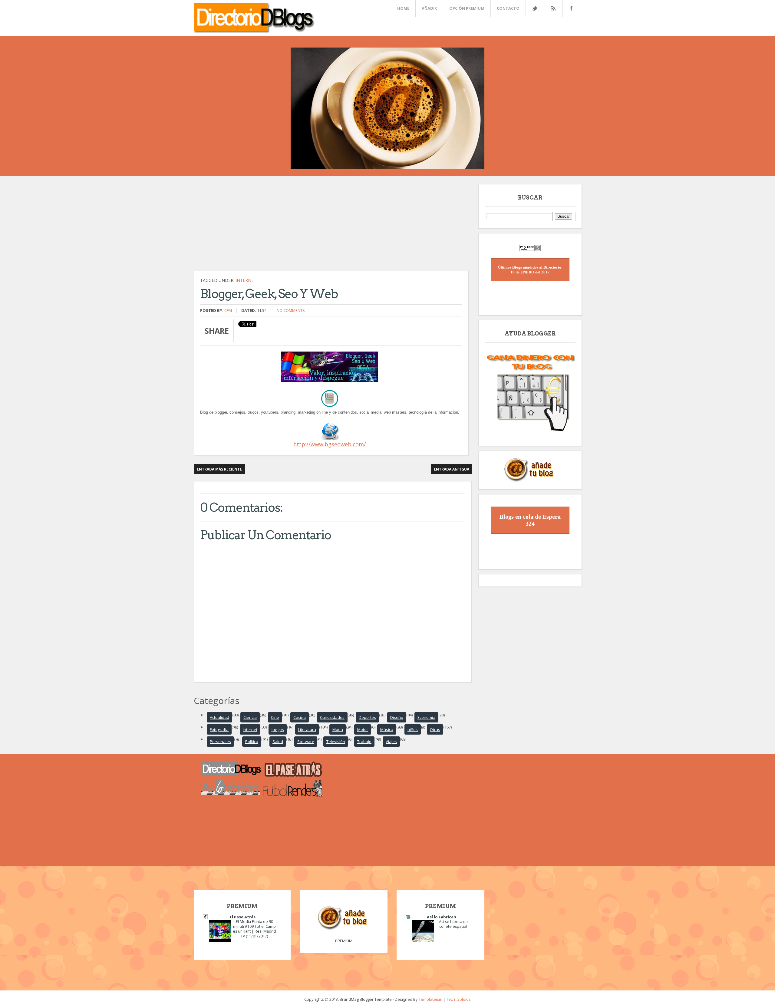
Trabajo (364, 741)
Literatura (307, 729)
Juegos (278, 729)
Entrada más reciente (219, 469)
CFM (228, 310)
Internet (246, 280)
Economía (426, 717)
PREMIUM (343, 941)
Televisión (335, 741)
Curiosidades (332, 717)
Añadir (429, 8)
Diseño (396, 717)
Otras (435, 729)
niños (412, 729)
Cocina (299, 717)
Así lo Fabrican (441, 917)
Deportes (367, 717)
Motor (362, 729)
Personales (220, 741)
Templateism (430, 999)
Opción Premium (466, 8)
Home (403, 8)
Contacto (508, 8)
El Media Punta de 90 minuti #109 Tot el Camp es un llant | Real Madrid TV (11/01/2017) (254, 929)
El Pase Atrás (243, 917)
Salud (277, 741)
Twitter (534, 8)
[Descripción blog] (330, 438)
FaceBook (570, 8)
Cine (275, 717)
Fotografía (219, 729)
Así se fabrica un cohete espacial (453, 924)
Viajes (391, 741)
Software (305, 741)
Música (386, 729)
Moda (337, 729)
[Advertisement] (333, 226)
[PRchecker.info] (530, 249)
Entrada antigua (451, 469)
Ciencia (250, 717)
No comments (291, 310)
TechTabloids (458, 999)
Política (251, 741)
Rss (553, 8)
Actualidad (219, 717)
